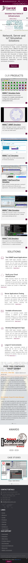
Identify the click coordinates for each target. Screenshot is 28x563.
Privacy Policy (8, 557)
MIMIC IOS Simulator (10, 238)
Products (4, 520)
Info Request (5, 543)
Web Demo (5, 539)
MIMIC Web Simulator (10, 210)
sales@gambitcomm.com (10, 1)
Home (3, 513)
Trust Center (5, 529)
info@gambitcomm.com (9, 502)
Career (3, 517)
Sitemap (4, 524)
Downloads (5, 534)
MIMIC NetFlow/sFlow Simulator (11, 181)
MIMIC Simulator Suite (11, 93)
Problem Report (6, 541)
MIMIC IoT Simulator (10, 155)
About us (4, 515)
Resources (4, 548)
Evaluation (4, 536)
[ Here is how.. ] (13, 18)
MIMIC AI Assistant (7, 550)
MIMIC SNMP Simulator (11, 124)
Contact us (5, 526)
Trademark (14, 557)
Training (4, 522)
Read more (14, 66)
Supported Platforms (7, 546)
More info (17, 559)
